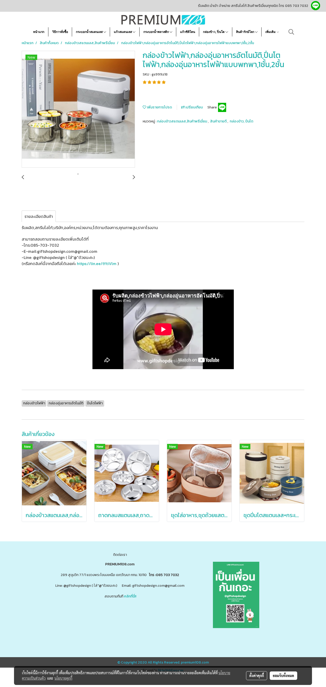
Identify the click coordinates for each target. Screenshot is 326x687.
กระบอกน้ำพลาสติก (156, 32)
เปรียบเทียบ (194, 107)
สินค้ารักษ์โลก (245, 32)
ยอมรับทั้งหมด (283, 675)
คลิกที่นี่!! (130, 596)
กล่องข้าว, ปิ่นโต (214, 32)
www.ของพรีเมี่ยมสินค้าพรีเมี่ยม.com (79, 616)
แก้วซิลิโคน (187, 32)
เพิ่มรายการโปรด (159, 107)
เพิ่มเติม (270, 32)
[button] (291, 32)
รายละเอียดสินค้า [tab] (38, 216)
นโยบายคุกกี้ (63, 678)
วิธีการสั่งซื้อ (60, 32)
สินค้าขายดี (218, 121)
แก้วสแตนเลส (123, 32)
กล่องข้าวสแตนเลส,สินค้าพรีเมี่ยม (182, 121)
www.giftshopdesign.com (130, 616)
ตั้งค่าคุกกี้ (256, 675)
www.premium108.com (169, 616)
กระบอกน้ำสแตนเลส (89, 32)
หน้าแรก (38, 32)
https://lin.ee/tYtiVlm (97, 263)
